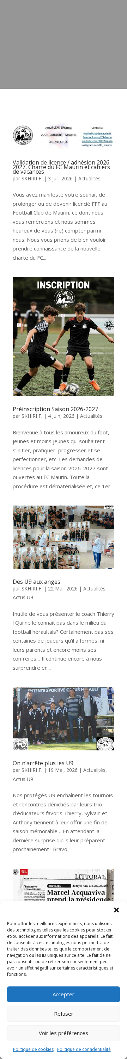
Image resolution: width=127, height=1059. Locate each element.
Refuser (63, 1013)
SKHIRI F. (32, 178)
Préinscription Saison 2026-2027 (55, 409)
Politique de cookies (33, 1049)
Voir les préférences (63, 1032)
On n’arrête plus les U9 (43, 763)
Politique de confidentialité (84, 1049)
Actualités (89, 178)
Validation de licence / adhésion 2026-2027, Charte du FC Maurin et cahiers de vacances (62, 167)
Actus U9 (23, 597)
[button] (116, 910)
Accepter (63, 994)
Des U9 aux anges (36, 582)
